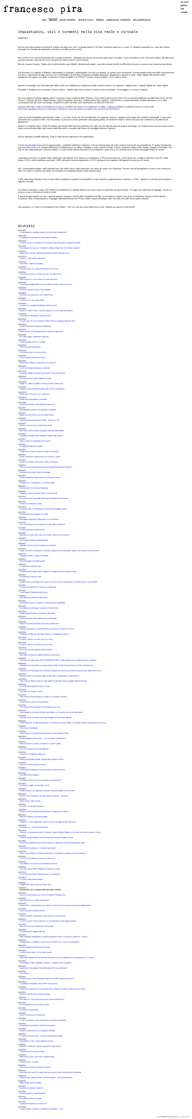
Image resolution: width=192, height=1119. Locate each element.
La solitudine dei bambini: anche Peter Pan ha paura (38, 983)
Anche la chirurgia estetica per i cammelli (34, 368)
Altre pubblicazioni (141, 20)
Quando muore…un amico (29, 1062)
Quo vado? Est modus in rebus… (32, 691)
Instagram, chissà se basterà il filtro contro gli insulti (38, 493)
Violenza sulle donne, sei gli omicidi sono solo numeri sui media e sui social (47, 629)
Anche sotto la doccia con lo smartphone (34, 394)
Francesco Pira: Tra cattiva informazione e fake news (39, 269)
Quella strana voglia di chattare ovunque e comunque (39, 451)
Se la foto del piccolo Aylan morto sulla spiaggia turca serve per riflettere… (46, 717)
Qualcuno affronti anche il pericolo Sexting (35, 994)
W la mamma (24, 973)
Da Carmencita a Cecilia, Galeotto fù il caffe (35, 378)
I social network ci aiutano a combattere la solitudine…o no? (41, 1109)
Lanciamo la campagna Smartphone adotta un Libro (38, 305)
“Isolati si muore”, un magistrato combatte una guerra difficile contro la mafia (47, 790)
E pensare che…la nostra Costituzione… (34, 827)
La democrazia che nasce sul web (32, 1051)
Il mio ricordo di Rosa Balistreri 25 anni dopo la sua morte (40, 707)
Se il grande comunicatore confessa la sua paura (37, 1025)
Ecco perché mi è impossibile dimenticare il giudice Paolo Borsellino (44, 498)
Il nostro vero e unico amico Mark (32, 300)
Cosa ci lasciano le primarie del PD (32, 911)
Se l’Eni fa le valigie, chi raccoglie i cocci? (34, 785)
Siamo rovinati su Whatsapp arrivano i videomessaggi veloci (41, 331)
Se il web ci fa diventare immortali (32, 806)
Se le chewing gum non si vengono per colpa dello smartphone (42, 524)
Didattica (100, 20)
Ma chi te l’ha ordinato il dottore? (31, 1088)
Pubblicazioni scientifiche (118, 20)
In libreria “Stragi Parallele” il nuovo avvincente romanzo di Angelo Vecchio (46, 837)
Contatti (184, 12)
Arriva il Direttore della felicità (30, 347)
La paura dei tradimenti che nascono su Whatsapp (38, 587)
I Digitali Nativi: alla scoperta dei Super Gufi (35, 884)
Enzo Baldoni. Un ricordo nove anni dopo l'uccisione (38, 863)
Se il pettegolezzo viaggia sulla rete (32, 931)
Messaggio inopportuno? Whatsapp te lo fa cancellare (39, 519)
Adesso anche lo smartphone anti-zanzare (35, 441)
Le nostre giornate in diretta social (32, 530)
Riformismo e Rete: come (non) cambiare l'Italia (37, 1057)
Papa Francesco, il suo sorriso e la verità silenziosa (38, 279)
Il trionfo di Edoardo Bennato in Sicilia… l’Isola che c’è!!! (39, 420)
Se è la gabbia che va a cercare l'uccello (34, 1004)
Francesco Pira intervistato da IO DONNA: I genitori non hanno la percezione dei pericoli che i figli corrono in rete (60, 670)
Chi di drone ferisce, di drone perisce (33, 352)
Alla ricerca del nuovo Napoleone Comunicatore (37, 926)
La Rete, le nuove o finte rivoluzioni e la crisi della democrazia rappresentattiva (48, 921)
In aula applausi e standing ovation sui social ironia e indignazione (43, 232)
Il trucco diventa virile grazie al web (32, 357)
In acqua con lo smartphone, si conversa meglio (37, 483)
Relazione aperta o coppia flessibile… (33, 1093)
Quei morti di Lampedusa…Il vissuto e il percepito (38, 848)
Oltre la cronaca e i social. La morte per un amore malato (40, 743)
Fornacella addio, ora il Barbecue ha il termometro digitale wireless (44, 509)
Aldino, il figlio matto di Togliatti (30, 1083)
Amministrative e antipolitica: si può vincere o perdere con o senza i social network (49, 942)
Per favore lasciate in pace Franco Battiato (35, 289)
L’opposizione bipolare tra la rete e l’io (33, 1103)
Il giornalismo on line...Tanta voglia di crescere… (37, 1041)
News (44, 20)
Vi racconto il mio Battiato (29, 728)
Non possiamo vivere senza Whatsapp (34, 488)
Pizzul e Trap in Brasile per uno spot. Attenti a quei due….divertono (44, 796)
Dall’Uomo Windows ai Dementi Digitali (33, 817)
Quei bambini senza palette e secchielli (34, 514)
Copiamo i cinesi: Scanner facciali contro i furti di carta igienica (42, 389)
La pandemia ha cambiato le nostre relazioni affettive (39, 237)
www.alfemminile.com (31, 147)
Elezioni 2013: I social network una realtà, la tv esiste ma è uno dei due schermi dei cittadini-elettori (55, 905)
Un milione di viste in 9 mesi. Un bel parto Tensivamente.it (40, 780)
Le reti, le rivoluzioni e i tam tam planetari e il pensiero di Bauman (43, 1020)
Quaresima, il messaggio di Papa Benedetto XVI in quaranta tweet (43, 968)
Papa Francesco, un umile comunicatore (34, 900)
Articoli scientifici (67, 20)
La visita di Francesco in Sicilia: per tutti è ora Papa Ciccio (41, 274)
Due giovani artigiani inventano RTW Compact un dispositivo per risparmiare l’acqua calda (52, 843)
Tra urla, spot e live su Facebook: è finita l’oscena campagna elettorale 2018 (47, 321)
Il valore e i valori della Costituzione (32, 258)
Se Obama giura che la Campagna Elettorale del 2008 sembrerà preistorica (47, 978)
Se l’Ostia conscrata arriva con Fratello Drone (36, 295)
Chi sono (185, 2)
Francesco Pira (43, 8)
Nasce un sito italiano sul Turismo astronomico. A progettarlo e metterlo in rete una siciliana (52, 853)
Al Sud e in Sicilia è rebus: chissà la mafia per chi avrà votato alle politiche (46, 310)
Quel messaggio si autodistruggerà (32, 561)
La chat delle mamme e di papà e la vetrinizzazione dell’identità (42, 603)
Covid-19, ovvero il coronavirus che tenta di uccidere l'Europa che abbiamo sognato (50, 243)
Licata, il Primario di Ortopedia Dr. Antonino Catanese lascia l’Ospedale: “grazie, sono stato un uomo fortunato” (59, 550)
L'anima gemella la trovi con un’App (32, 342)
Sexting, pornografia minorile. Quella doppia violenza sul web (41, 759)
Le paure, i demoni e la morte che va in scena (36, 639)
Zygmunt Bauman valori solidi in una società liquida (38, 618)
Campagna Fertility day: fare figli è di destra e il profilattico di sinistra (44, 634)
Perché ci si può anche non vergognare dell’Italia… (38, 1031)
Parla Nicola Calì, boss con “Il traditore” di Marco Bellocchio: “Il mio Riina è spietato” (50, 248)
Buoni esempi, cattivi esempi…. (31, 801)
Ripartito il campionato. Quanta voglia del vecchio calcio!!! (40, 1046)
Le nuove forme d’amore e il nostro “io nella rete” (37, 858)
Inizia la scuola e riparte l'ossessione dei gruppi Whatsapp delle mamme (46, 467)
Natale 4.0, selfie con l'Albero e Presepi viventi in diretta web (41, 383)
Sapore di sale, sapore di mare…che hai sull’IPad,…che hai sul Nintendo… (47, 1077)
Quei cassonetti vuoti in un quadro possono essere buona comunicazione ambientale (50, 1072)
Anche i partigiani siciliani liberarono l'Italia (35, 947)
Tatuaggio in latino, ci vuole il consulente (34, 556)
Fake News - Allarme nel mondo (31, 263)
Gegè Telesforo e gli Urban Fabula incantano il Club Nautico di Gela (44, 733)
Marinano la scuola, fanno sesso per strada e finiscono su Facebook (44, 535)
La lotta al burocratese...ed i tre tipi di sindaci (36, 952)
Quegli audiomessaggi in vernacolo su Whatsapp (37, 613)
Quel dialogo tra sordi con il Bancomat (33, 597)
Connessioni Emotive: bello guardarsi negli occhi (37, 404)
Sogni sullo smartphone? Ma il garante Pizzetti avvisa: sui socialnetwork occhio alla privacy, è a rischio (57, 957)
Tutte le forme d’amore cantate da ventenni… (36, 1067)
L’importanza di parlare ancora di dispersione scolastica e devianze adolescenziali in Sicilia (52, 989)
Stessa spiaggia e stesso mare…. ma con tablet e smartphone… (43, 738)
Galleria (184, 5)
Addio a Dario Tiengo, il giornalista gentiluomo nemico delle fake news (45, 253)
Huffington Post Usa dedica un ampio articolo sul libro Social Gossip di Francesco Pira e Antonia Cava (56, 665)
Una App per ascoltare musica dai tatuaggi (35, 472)
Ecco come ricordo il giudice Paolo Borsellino (36, 650)
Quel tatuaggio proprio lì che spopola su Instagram (38, 410)
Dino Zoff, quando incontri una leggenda (34, 749)
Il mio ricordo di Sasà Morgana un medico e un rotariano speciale (43, 697)
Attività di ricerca (85, 20)
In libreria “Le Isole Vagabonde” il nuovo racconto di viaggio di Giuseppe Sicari (48, 822)
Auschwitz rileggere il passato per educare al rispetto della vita (42, 373)
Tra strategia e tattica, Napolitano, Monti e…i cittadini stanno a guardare (45, 963)
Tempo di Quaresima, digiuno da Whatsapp (35, 326)
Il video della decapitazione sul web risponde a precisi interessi (42, 770)
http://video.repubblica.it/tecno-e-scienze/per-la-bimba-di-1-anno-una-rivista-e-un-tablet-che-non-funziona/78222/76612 (69, 109)
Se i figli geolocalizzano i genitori (31, 446)
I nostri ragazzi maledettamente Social (33, 592)
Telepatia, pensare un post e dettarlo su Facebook (38, 545)
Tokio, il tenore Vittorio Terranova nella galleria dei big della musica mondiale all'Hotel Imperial (53, 681)
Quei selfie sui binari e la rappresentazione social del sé (40, 655)
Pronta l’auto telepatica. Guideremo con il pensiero (38, 363)
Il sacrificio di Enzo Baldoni (29, 775)
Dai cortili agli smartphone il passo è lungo (35, 686)
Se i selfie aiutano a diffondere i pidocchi (34, 337)
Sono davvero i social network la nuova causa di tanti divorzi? (42, 999)
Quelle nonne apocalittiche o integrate (33, 399)
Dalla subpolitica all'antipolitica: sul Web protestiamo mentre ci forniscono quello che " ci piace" (54, 937)
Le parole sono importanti (29, 1010)
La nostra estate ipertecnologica (31, 879)
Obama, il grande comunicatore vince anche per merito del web (43, 916)
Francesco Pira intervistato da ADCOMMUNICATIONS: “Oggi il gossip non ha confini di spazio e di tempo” (58, 660)
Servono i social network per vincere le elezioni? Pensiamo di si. (43, 895)
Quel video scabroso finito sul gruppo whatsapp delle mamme (42, 430)
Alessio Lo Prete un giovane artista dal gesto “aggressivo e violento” (44, 811)
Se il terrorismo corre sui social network (34, 702)
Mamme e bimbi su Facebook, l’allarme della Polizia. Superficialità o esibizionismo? (49, 676)
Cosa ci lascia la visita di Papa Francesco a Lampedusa (40, 874)
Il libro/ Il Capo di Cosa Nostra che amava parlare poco (39, 623)
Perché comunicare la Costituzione (32, 1015)
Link (182, 9)
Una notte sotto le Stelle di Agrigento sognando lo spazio (40, 869)
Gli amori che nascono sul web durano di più (36, 425)
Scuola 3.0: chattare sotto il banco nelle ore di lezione (39, 462)
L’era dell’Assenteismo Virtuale (31, 1098)
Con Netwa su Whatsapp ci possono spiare (35, 316)
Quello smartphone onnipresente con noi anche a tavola (40, 457)
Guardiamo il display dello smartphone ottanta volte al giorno (41, 436)
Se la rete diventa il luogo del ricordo (33, 764)
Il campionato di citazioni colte (30, 566)
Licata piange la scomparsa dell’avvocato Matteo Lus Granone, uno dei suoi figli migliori (51, 712)
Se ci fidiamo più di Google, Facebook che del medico (39, 608)
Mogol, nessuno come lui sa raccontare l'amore (37, 415)
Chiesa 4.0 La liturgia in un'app (31, 503)
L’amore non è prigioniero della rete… (33, 754)
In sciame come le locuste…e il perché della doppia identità (41, 1036)
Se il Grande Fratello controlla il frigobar (34, 540)
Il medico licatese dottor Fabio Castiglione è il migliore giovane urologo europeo (48, 571)
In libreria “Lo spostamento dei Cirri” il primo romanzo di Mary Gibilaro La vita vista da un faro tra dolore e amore (60, 832)
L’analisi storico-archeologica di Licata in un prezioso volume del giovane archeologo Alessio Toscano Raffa (58, 582)
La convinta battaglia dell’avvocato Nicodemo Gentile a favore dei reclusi (46, 284)
